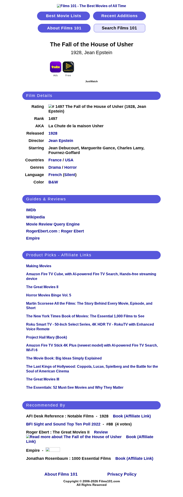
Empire (33, 238)
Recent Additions (119, 16)
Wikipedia (35, 217)
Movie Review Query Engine (53, 224)
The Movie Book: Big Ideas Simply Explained (64, 358)
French (55, 175)
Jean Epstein (60, 140)
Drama (54, 167)
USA (69, 160)
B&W (53, 182)
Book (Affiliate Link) (132, 416)
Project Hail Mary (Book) (46, 337)
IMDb (31, 210)
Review (102, 432)
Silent (69, 175)
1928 (52, 133)
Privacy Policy (122, 474)
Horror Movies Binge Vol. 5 (48, 295)
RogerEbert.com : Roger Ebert (55, 231)
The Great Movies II (42, 287)
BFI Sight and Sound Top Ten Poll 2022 (63, 424)
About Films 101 (64, 28)
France (55, 160)
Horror (70, 167)
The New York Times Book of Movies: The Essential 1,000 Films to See (85, 316)
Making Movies (38, 266)
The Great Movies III (42, 379)
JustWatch (91, 81)
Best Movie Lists (63, 16)
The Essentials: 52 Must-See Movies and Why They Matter (74, 387)
